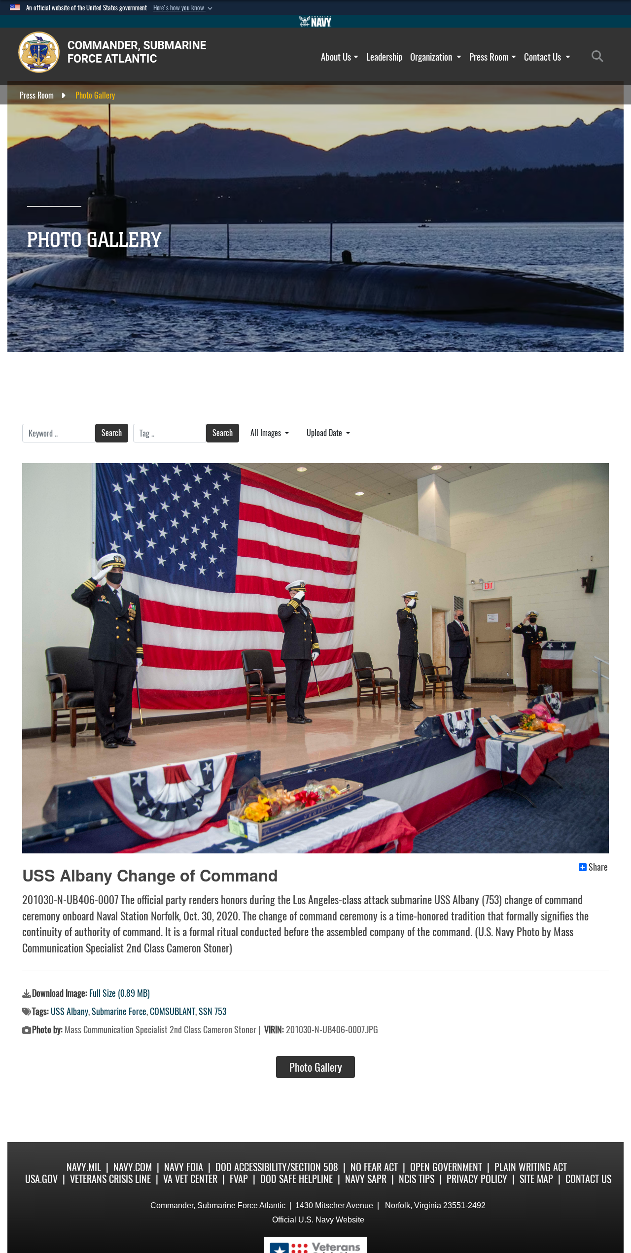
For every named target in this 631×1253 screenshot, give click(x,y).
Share (598, 867)
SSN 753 (212, 1011)
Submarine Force (119, 1011)
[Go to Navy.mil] (315, 21)
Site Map (536, 1178)
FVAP (239, 1178)
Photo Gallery (315, 1067)
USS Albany (69, 1011)
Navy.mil (84, 1167)
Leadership (384, 56)
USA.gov (41, 1178)
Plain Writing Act (530, 1167)
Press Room (489, 56)
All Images (266, 433)
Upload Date (325, 433)
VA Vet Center (190, 1178)
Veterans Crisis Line (110, 1178)
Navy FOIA (183, 1167)
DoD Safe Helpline (296, 1178)
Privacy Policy (477, 1178)
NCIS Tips (416, 1178)
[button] (183, 8)
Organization (432, 56)
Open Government (446, 1167)
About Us (336, 56)
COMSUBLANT (172, 1011)
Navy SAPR (365, 1178)
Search (112, 433)
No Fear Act (374, 1167)
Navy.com (132, 1167)
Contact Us (543, 56)
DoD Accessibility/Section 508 (276, 1167)
